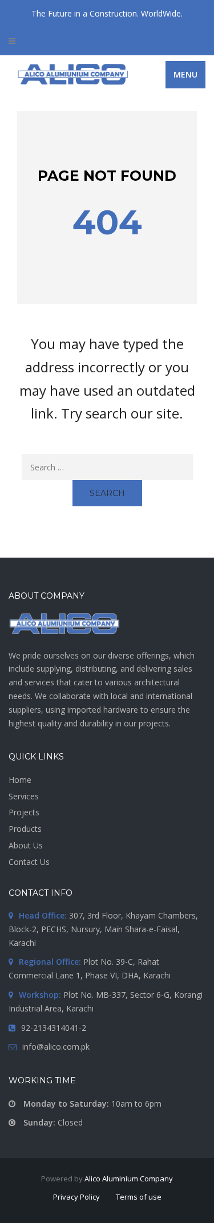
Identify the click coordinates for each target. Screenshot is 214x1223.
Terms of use (138, 1197)
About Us (26, 845)
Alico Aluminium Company (128, 1178)
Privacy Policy (76, 1197)
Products (25, 828)
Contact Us (29, 861)
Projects (24, 812)
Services (24, 796)
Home (20, 779)
